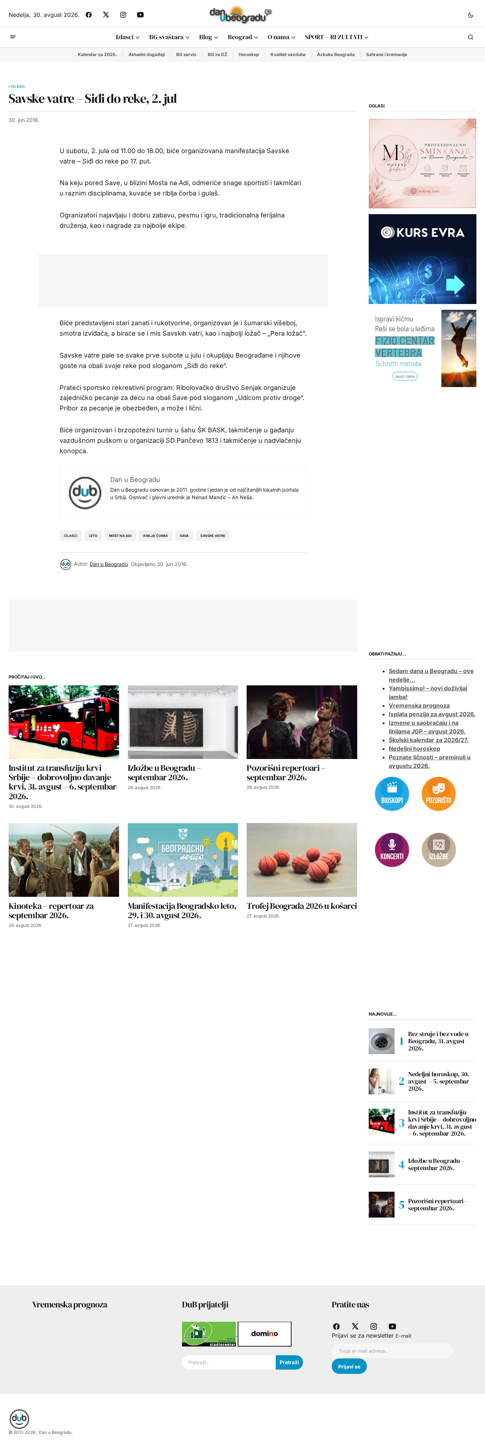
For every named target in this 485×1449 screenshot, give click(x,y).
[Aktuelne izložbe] (438, 849)
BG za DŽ (217, 54)
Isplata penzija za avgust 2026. (432, 714)
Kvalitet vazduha (288, 54)
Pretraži (289, 1362)
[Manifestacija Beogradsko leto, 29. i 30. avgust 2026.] (183, 860)
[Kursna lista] (422, 163)
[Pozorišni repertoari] (438, 793)
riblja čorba (155, 536)
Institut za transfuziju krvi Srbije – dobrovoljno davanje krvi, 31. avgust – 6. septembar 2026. (442, 1123)
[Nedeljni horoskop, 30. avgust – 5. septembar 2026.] (382, 1081)
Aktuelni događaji (147, 54)
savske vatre (212, 536)
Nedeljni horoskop (414, 748)
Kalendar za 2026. (97, 54)
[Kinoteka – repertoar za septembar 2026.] (64, 860)
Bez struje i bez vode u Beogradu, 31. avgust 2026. (438, 1041)
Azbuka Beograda (336, 54)
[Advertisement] (177, 279)
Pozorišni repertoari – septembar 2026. (438, 1204)
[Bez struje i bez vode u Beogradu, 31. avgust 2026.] (382, 1041)
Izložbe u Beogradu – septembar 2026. (436, 1164)
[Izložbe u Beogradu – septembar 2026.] (183, 722)
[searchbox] (229, 1362)
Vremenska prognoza (419, 705)
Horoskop (249, 54)
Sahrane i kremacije (386, 54)
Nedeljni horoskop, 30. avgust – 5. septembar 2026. (438, 1081)
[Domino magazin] (265, 1333)
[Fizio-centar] (422, 347)
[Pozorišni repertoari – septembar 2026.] (302, 722)
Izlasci (18, 86)
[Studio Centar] (210, 1333)
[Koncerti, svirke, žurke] (392, 849)
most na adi (120, 536)
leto (93, 536)
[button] (470, 14)
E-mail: (404, 1336)
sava (184, 536)
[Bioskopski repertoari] (392, 793)
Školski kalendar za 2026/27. (428, 740)
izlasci (71, 536)
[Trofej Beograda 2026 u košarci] (302, 860)
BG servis (186, 54)
